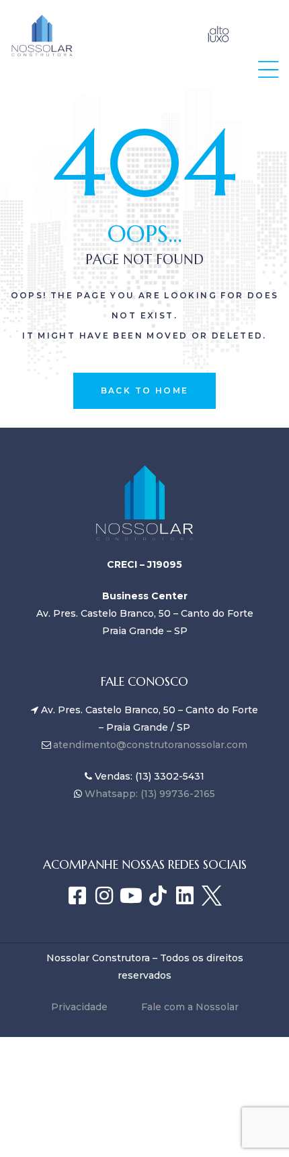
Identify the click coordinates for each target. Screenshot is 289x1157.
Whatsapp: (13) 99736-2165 (148, 794)
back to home (145, 390)
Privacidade (79, 1007)
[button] (268, 69)
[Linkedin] (185, 896)
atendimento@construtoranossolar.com (150, 745)
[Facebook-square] (77, 896)
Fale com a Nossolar (190, 1007)
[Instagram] (104, 896)
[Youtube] (131, 896)
